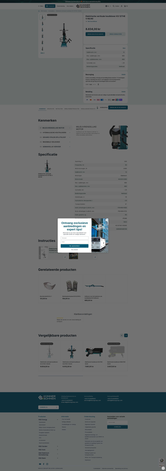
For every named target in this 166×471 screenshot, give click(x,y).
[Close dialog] (107, 220)
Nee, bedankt (74, 249)
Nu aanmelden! (75, 246)
